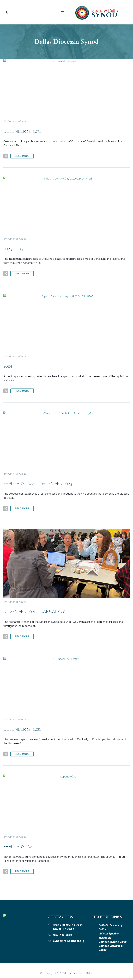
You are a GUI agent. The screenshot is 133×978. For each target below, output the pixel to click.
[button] (6, 12)
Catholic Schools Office (113, 941)
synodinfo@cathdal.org (68, 940)
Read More (22, 156)
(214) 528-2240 (62, 934)
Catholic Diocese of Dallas (77, 973)
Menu (62, 12)
